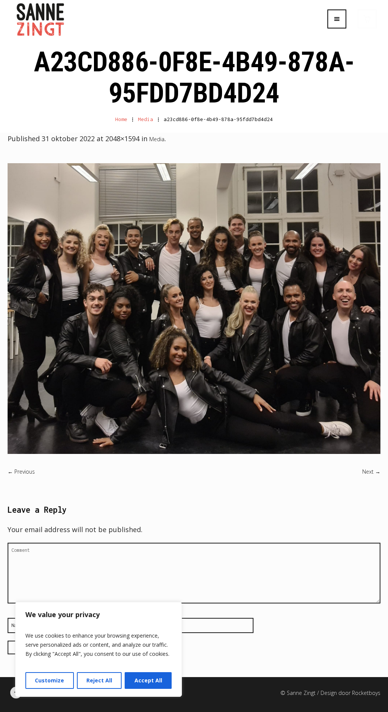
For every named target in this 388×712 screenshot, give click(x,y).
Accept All (148, 680)
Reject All (99, 680)
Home (121, 119)
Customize (49, 680)
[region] (98, 649)
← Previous (21, 471)
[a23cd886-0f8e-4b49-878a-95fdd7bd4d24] (194, 308)
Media (145, 119)
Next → (371, 471)
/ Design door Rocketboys (348, 692)
